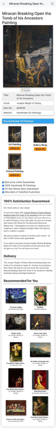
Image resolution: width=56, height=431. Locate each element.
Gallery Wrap (40, 145)
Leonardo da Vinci (17, 421)
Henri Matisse (41, 309)
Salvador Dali (17, 365)
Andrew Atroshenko (41, 393)
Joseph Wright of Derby (17, 336)
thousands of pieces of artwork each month (28, 236)
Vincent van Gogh (17, 309)
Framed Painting (14, 171)
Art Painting (15, 144)
